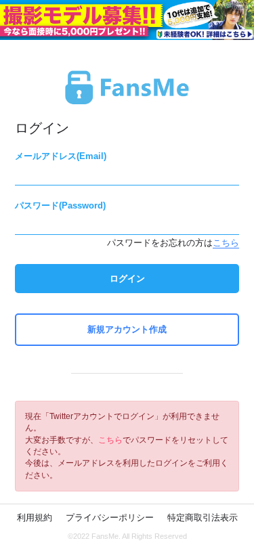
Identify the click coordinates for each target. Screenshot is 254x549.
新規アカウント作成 (127, 329)
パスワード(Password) (60, 205)
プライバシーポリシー (110, 517)
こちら (226, 243)
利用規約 (34, 517)
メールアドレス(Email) (60, 156)
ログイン (127, 278)
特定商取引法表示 (202, 517)
